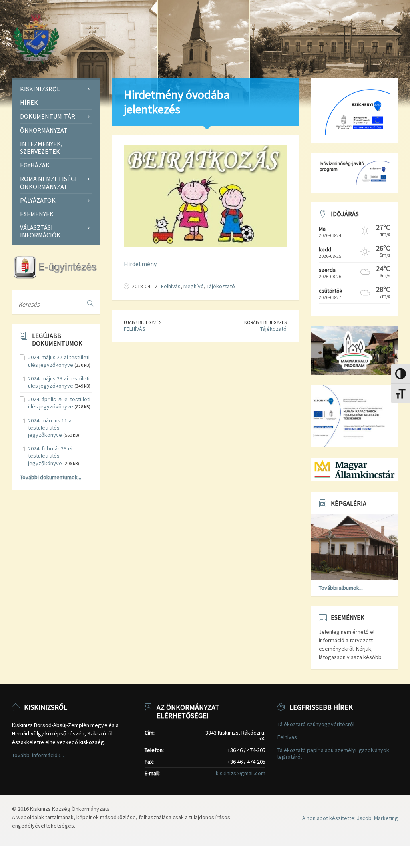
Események (37, 214)
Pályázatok (38, 200)
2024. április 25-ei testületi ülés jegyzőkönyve (59, 403)
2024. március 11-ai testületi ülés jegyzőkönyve (50, 427)
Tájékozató (273, 328)
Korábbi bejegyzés (265, 322)
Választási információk (40, 231)
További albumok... (341, 587)
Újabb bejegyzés (142, 322)
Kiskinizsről (40, 89)
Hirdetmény (140, 264)
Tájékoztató (221, 286)
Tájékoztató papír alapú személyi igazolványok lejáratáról (333, 753)
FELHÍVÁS (134, 328)
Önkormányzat (44, 130)
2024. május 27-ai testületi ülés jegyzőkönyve (59, 361)
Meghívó (193, 286)
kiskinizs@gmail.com (240, 773)
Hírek (29, 102)
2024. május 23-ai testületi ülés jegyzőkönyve (59, 382)
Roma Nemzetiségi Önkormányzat (48, 182)
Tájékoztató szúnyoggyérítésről (315, 724)
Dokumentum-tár (47, 116)
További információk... (38, 755)
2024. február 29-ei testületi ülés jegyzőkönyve (50, 455)
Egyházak (35, 165)
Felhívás (171, 286)
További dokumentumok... (50, 477)
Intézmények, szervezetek (41, 147)
